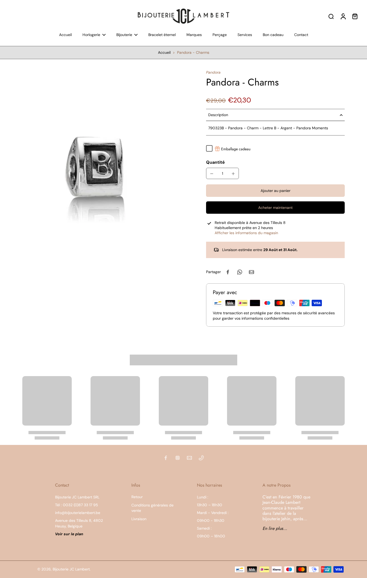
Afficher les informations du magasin (246, 232)
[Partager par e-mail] (251, 272)
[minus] (211, 174)
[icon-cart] (355, 16)
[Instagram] (178, 458)
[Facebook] (166, 458)
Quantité (215, 162)
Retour (137, 496)
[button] (275, 191)
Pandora (213, 72)
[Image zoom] (94, 159)
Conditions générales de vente (152, 508)
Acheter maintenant (275, 207)
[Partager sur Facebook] (228, 272)
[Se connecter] (343, 16)
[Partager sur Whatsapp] (240, 272)
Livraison (138, 518)
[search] (331, 16)
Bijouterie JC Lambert (71, 569)
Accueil (164, 52)
